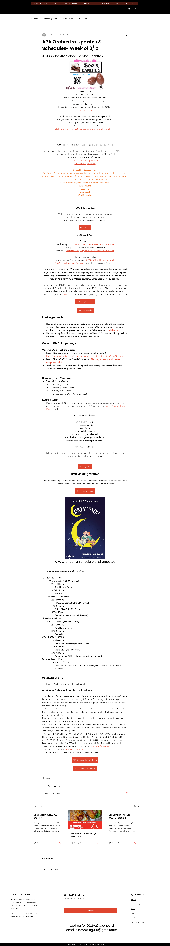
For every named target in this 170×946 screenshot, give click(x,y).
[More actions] (126, 34)
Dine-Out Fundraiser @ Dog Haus (83, 835)
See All (136, 806)
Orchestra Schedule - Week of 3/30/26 (120, 816)
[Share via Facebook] (43, 786)
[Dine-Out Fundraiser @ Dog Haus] (85, 819)
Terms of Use (90, 944)
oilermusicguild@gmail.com (26, 913)
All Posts (35, 18)
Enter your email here (74, 898)
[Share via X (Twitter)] (49, 786)
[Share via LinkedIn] (55, 786)
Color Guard (67, 18)
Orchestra (82, 18)
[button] (136, 19)
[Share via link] (60, 786)
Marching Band (50, 18)
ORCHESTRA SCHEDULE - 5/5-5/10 (46, 816)
